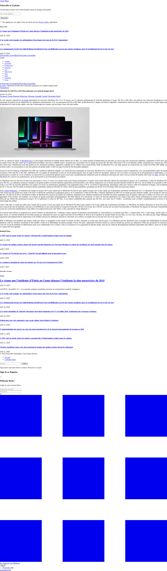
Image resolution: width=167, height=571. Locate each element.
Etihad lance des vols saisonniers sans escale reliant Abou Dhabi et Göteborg (29, 320)
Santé (6, 74)
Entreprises (8, 67)
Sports (6, 76)
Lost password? (5, 570)
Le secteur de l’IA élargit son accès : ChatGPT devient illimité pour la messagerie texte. (33, 253)
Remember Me (8, 568)
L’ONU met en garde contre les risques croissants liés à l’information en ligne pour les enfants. (36, 236)
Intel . (157, 175)
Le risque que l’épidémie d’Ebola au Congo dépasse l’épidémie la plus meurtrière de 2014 (34, 31)
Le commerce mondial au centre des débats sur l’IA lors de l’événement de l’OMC (31, 262)
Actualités (7, 61)
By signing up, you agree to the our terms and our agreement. (29, 22)
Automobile (8, 63)
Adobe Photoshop (11, 191)
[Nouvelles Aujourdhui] (17, 55)
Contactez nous (10, 360)
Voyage (7, 80)
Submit (24, 364)
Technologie (8, 78)
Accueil (3, 86)
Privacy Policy (44, 22)
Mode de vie (8, 72)
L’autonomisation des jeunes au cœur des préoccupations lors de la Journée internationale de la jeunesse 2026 (42, 329)
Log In (3, 565)
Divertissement (9, 65)
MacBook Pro (27, 161)
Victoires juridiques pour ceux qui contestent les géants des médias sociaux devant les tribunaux (36, 347)
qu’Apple (25, 100)
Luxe (6, 69)
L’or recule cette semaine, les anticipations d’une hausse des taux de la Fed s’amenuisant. (34, 40)
